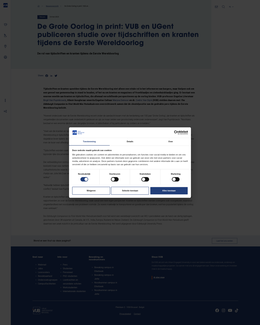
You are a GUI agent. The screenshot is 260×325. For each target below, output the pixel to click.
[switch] (115, 179)
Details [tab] (130, 141)
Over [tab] (170, 141)
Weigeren (91, 190)
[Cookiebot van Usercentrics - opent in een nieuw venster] (176, 132)
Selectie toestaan (130, 190)
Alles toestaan (169, 190)
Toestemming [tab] (89, 141)
